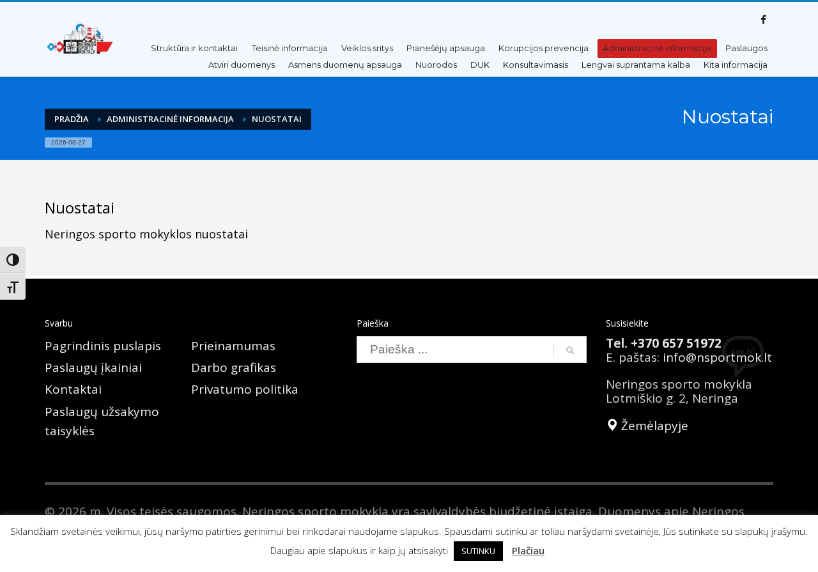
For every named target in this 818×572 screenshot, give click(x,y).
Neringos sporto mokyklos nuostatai (146, 234)
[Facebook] (763, 19)
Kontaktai (73, 389)
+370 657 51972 (676, 343)
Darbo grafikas (233, 367)
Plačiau (528, 550)
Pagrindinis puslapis (103, 345)
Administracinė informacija (170, 119)
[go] (570, 350)
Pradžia (71, 119)
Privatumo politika (244, 389)
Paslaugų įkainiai (93, 367)
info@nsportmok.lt (717, 357)
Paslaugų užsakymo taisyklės (102, 421)
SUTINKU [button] (478, 551)
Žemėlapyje (653, 425)
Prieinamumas (233, 345)
